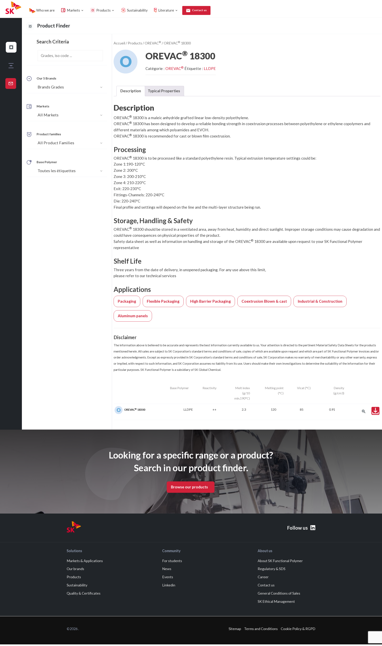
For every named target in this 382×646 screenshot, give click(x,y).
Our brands (75, 569)
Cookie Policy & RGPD (298, 628)
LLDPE (210, 68)
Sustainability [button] (137, 10)
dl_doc (375, 411)
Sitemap (235, 628)
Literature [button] (168, 10)
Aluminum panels (133, 315)
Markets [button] (75, 10)
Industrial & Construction (320, 301)
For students (172, 561)
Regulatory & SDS (271, 569)
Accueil (119, 43)
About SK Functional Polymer (280, 561)
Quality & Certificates (83, 593)
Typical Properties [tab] (164, 90)
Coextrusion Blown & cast (264, 301)
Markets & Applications (85, 561)
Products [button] (105, 10)
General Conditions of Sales (279, 593)
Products (135, 43)
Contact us (199, 10)
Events (167, 577)
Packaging (127, 301)
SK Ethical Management (276, 601)
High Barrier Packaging (210, 301)
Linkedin (168, 585)
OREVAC (153, 43)
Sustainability (77, 585)
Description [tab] (130, 90)
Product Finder (53, 25)
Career (263, 577)
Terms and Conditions (261, 628)
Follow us (298, 528)
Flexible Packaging (163, 301)
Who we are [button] (45, 10)
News (166, 569)
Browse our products (189, 487)
